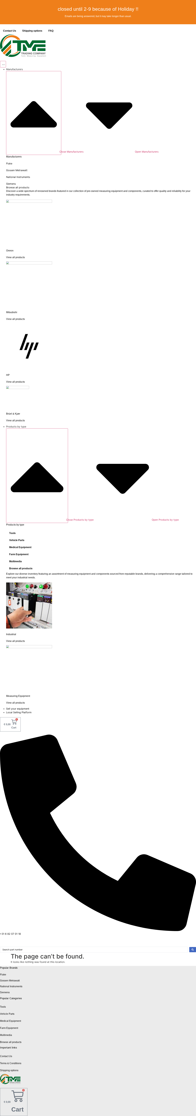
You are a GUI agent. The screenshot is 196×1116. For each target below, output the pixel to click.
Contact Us (9, 30)
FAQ (50, 30)
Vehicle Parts (16, 540)
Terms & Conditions (10, 1063)
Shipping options (32, 30)
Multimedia (15, 561)
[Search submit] (192, 949)
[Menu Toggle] (3, 64)
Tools (12, 533)
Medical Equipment (20, 547)
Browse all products (20, 568)
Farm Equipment (18, 554)
